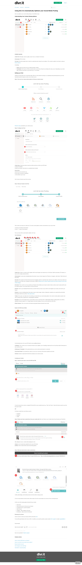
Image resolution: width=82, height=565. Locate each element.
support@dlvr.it (62, 518)
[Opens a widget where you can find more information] (78, 563)
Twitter (64, 527)
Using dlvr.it (22, 7)
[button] (25, 527)
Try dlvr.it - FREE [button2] (58, 2)
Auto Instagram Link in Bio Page (20, 545)
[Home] (19, 2)
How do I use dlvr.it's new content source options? (23, 542)
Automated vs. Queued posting (20, 547)
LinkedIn (66, 527)
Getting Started (27, 7)
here (37, 516)
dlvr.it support (17, 7)
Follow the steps (18, 125)
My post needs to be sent (19, 544)
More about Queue (31, 293)
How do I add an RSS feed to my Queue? (22, 540)
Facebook (62, 527)
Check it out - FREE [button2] (41, 559)
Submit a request (26, 532)
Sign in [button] (65, 2)
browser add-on (17, 62)
